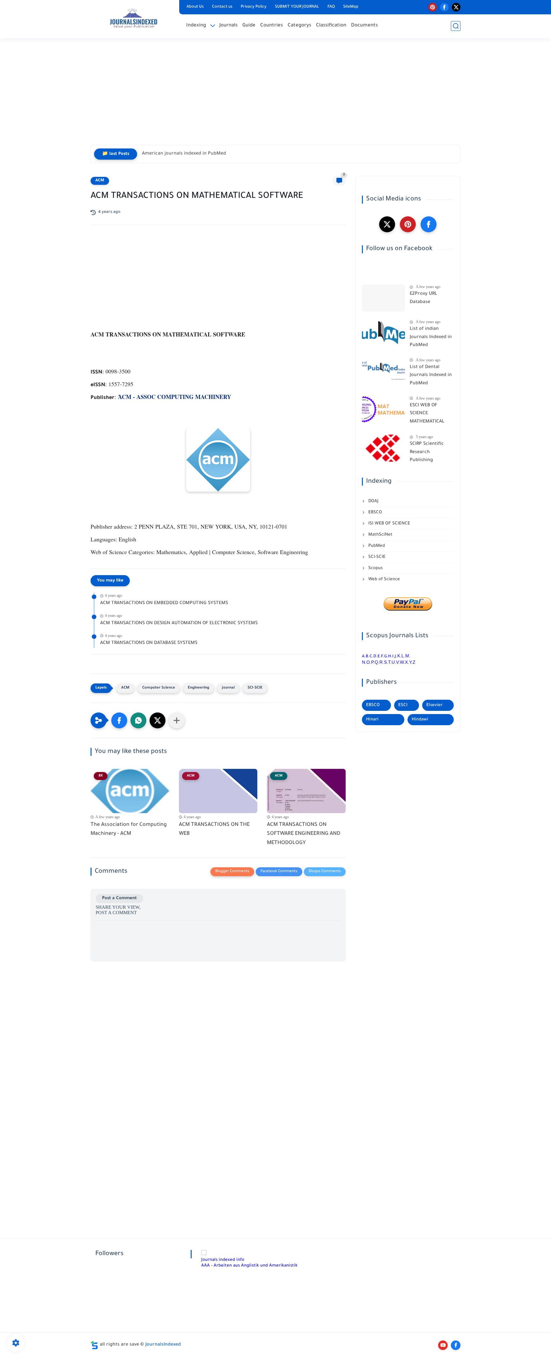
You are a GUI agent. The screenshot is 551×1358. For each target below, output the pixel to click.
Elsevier (434, 705)
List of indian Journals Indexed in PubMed (431, 337)
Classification (331, 25)
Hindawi (420, 719)
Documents (364, 25)
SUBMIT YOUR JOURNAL (297, 7)
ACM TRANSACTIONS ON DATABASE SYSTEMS (148, 643)
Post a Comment (119, 898)
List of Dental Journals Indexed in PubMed (431, 375)
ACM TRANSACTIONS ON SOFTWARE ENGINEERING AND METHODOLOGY (303, 834)
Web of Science (383, 579)
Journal (228, 688)
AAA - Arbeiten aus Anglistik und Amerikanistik (249, 1265)
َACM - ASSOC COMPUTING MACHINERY (174, 397)
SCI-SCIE (254, 688)
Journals (228, 25)
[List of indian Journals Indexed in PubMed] (383, 333)
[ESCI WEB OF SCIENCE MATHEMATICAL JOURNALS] (383, 409)
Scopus (375, 568)
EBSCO (374, 512)
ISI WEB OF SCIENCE (388, 523)
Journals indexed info (222, 1260)
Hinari (372, 719)
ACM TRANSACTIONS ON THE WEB (214, 829)
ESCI (403, 705)
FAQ (331, 7)
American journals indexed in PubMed (184, 153)
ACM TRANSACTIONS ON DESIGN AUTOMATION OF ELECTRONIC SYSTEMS (179, 623)
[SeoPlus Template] (94, 1345)
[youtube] (443, 1345)
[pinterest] (432, 7)
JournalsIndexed (163, 1344)
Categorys (299, 25)
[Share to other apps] (177, 720)
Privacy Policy (254, 7)
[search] (455, 26)
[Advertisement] (275, 95)
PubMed (376, 546)
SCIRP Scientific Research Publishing (427, 452)
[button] (119, 720)
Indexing (196, 25)
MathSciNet (380, 534)
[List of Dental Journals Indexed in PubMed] (383, 371)
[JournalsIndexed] (134, 18)
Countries (271, 25)
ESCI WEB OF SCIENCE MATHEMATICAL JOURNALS (427, 415)
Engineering (198, 688)
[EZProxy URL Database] (383, 298)
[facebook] (444, 7)
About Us (195, 7)
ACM (99, 180)
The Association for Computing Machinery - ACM (129, 829)
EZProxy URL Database (423, 298)
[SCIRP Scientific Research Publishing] (383, 448)
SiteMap (350, 7)
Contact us (222, 7)
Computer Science (158, 688)
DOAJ (372, 501)
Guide (248, 25)
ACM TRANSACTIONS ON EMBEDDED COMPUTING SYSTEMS (164, 603)
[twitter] (456, 7)
